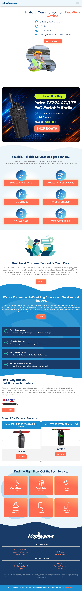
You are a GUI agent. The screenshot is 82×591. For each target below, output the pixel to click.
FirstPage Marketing (68, 587)
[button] (77, 3)
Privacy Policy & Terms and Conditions (44, 587)
